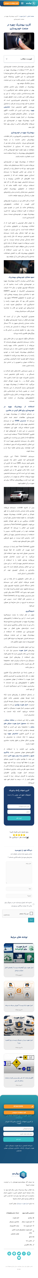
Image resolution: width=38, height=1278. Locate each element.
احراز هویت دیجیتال (23, 1204)
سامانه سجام (9, 720)
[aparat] (9, 1253)
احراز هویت (22, 16)
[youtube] (19, 1258)
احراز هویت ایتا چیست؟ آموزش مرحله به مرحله (19, 1005)
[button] (22, 3)
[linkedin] (29, 1253)
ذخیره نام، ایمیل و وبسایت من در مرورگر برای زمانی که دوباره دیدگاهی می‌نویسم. (18, 904)
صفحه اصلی (30, 16)
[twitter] (19, 1253)
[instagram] (24, 1253)
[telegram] (14, 1253)
